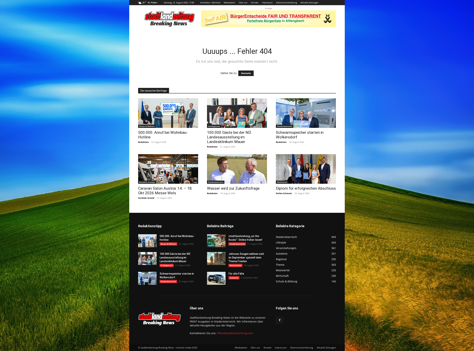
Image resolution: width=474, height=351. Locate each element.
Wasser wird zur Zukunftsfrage (233, 188)
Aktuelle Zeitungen (309, 2)
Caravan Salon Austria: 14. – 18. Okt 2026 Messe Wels (165, 190)
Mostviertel (282, 182)
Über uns (243, 2)
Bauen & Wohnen (147, 126)
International (235, 265)
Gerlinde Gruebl (146, 198)
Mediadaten (229, 2)
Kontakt (254, 2)
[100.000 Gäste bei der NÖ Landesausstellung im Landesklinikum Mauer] (237, 113)
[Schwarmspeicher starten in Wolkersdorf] (306, 113)
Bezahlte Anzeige (147, 182)
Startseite (246, 73)
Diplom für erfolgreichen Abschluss (306, 188)
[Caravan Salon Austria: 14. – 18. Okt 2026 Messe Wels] (168, 169)
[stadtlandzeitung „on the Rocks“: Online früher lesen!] (216, 240)
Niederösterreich (284, 126)
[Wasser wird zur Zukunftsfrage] (237, 169)
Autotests (234, 277)
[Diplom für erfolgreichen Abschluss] (306, 169)
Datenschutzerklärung (286, 2)
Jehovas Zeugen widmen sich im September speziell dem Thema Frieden (246, 257)
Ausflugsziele (214, 126)
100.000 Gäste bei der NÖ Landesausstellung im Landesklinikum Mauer (229, 137)
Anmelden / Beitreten (210, 2)
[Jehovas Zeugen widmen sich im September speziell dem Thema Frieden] (216, 258)
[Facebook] (279, 320)
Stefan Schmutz (284, 193)
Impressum (267, 2)
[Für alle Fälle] (216, 278)
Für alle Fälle (236, 273)
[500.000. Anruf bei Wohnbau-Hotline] (168, 113)
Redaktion (143, 142)
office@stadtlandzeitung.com (235, 333)
